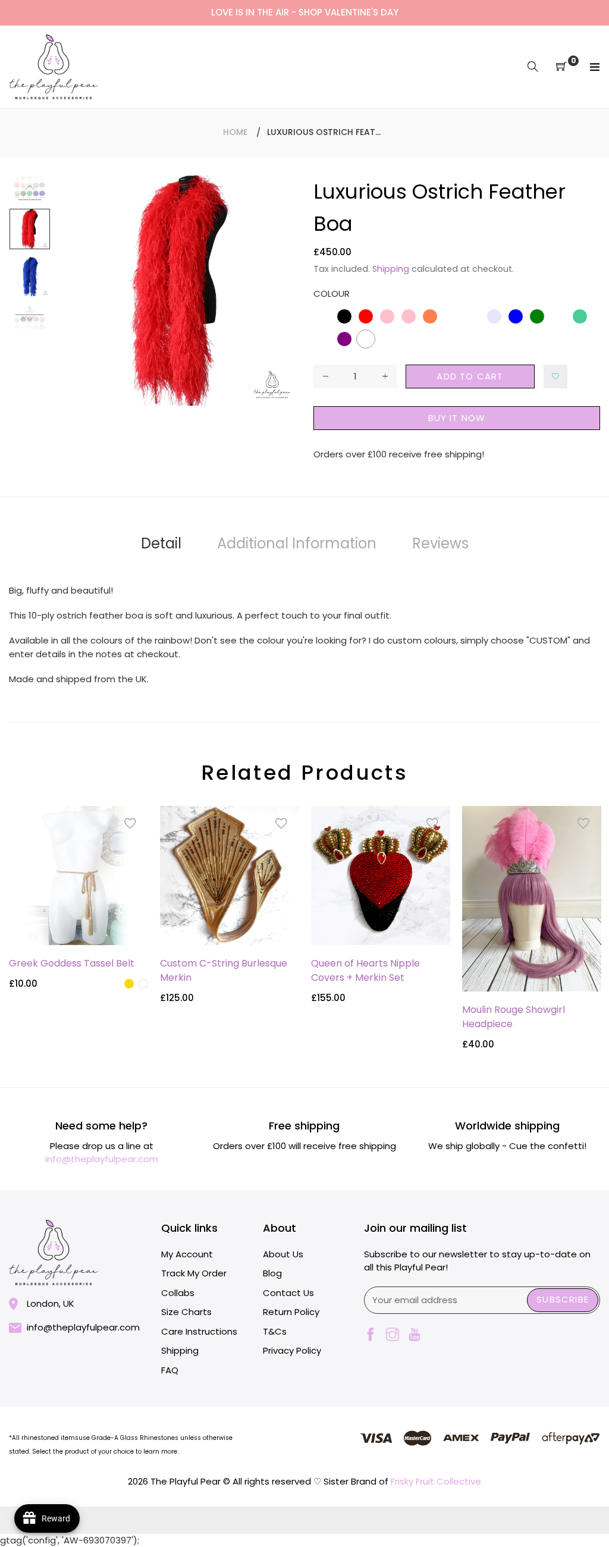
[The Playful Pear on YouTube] (414, 1335)
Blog (272, 1273)
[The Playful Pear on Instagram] (392, 1335)
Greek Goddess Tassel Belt (71, 963)
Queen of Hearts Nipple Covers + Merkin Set (365, 970)
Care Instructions (199, 1331)
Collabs (177, 1292)
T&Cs (275, 1331)
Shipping (390, 269)
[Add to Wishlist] (555, 376)
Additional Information (296, 543)
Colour (331, 293)
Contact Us (288, 1292)
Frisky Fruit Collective (436, 1481)
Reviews (440, 543)
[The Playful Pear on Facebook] (370, 1335)
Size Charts (186, 1312)
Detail (161, 543)
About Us (283, 1254)
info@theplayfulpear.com (101, 1159)
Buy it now (457, 418)
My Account (187, 1254)
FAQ (169, 1370)
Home (235, 132)
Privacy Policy (292, 1350)
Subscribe (562, 1299)
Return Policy (291, 1312)
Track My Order (194, 1273)
